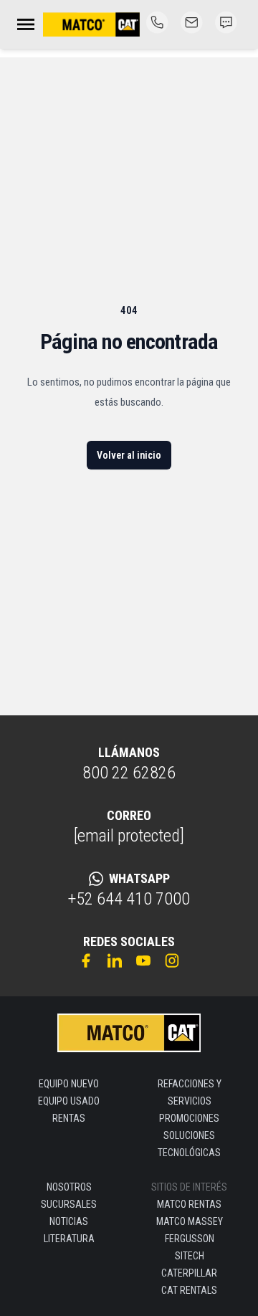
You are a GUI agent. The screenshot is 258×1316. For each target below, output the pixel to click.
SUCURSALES (69, 1204)
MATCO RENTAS (189, 1204)
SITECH (189, 1256)
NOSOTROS (69, 1187)
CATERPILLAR (189, 1273)
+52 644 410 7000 (129, 899)
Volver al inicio (129, 455)
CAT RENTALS (189, 1290)
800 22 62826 (129, 773)
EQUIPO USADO (69, 1101)
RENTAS (68, 1118)
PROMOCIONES (189, 1118)
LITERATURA (69, 1238)
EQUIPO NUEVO (69, 1083)
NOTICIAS (68, 1221)
